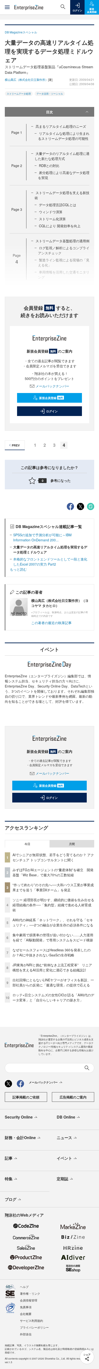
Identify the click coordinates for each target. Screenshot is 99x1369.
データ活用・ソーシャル (50, 93)
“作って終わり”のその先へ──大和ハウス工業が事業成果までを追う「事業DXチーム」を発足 (53, 887)
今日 (27, 844)
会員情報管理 (28, 1300)
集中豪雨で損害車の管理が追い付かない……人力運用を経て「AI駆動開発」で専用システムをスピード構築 (52, 937)
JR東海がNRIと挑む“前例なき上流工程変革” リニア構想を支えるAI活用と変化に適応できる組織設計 (52, 967)
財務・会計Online (20, 1137)
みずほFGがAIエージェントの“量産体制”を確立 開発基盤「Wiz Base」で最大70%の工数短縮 (52, 872)
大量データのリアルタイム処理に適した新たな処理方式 (62, 156)
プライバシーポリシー (34, 1327)
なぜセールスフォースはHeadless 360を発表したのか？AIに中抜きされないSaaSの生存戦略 (51, 952)
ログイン (52, 411)
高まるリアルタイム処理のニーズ (61, 126)
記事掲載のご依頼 (25, 1097)
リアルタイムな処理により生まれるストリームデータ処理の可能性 (63, 136)
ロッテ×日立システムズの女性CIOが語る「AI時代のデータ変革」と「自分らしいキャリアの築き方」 (53, 997)
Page (16, 132)
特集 (8, 1178)
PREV (16, 445)
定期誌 (62, 1178)
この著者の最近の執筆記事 (51, 622)
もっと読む (18, 569)
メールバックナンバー (52, 386)
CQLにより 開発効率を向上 (59, 225)
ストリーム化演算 (52, 218)
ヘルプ (24, 1287)
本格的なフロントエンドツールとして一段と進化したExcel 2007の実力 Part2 (50, 562)
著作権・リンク (30, 1293)
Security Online (19, 1117)
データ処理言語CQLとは (57, 204)
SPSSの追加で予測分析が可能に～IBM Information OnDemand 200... (42, 537)
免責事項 (25, 1307)
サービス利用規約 (31, 1320)
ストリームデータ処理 (19, 93)
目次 (49, 111)
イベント (64, 1158)
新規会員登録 (51, 398)
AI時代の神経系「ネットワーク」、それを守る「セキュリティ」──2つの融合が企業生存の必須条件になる (52, 922)
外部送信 (25, 1334)
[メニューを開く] (7, 7)
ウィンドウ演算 (50, 211)
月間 (72, 844)
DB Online (66, 1117)
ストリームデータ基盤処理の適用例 (62, 240)
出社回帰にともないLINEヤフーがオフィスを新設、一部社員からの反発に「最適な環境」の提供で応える (53, 982)
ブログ (10, 1199)
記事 (8, 1158)
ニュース (64, 1137)
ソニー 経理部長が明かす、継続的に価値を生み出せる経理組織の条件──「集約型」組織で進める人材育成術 (53, 904)
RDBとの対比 (49, 165)
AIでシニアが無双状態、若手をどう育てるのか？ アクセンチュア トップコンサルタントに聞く (53, 857)
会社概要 (25, 1314)
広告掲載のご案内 (73, 1097)
